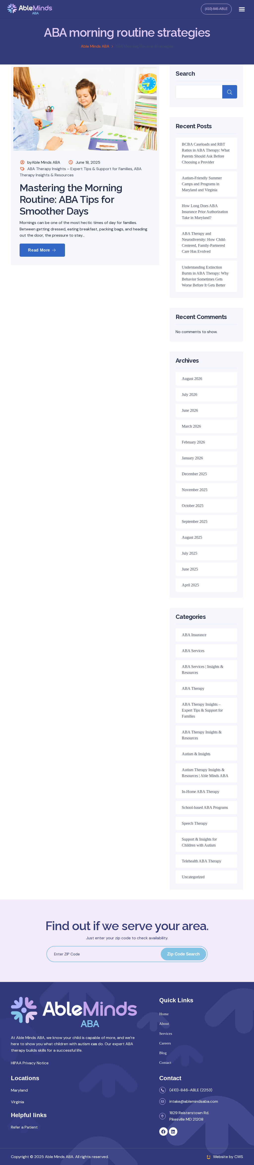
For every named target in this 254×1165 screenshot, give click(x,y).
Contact (165, 1063)
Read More (39, 250)
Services (165, 1034)
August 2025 (192, 537)
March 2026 (191, 426)
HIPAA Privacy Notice (30, 1063)
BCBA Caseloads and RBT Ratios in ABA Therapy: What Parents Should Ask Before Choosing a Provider (205, 153)
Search (185, 73)
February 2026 (193, 442)
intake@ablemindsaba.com (193, 1101)
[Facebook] (163, 1131)
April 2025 (190, 585)
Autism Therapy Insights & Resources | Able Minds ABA (205, 773)
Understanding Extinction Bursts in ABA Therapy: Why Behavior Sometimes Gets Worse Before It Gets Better (205, 276)
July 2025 (189, 553)
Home (164, 1014)
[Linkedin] (173, 1131)
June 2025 (190, 569)
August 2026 (192, 379)
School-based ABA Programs (205, 807)
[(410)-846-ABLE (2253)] (162, 1090)
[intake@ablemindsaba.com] (162, 1101)
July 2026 (189, 394)
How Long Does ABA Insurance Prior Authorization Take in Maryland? (205, 212)
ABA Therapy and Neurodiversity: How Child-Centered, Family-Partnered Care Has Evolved (204, 242)
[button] (242, 9)
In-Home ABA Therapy (200, 791)
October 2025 (192, 506)
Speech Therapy (194, 823)
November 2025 (194, 490)
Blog (163, 1053)
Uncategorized (193, 877)
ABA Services (193, 651)
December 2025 (194, 474)
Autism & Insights (196, 754)
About (164, 1024)
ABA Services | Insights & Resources (202, 669)
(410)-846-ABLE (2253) (190, 1090)
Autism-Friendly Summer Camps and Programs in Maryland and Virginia (202, 184)
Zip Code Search (183, 954)
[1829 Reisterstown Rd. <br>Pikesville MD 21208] (162, 1116)
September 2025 (194, 521)
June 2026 (190, 410)
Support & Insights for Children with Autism (199, 842)
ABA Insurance (194, 635)
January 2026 (192, 458)
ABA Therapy (193, 688)
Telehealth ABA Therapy (201, 861)
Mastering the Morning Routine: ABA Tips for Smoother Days (71, 199)
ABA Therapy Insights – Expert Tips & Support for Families (79, 168)
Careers (165, 1043)
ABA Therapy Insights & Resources (202, 735)
